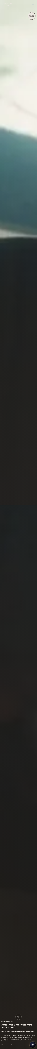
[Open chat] (33, 1045)
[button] (18, 1017)
